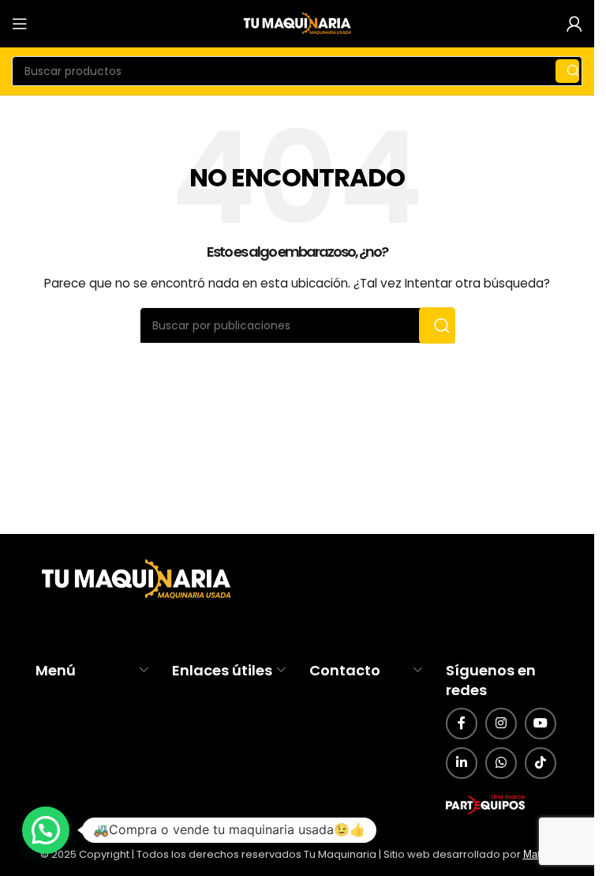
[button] (45, 830)
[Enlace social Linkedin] (461, 763)
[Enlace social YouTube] (540, 723)
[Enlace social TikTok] (540, 763)
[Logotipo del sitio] (297, 23)
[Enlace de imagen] (134, 579)
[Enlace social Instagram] (501, 723)
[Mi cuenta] (574, 23)
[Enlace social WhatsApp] (501, 763)
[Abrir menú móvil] (20, 23)
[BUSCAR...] (567, 71)
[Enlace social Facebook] (461, 723)
